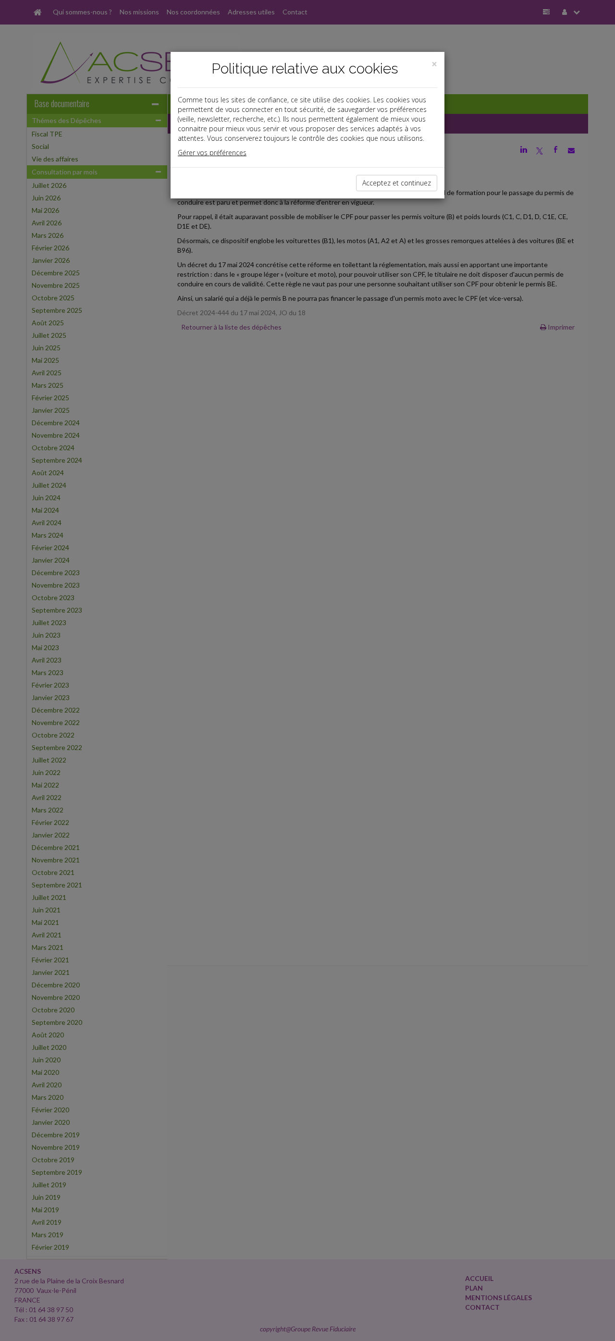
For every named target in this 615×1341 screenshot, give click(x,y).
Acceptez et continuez (396, 182)
